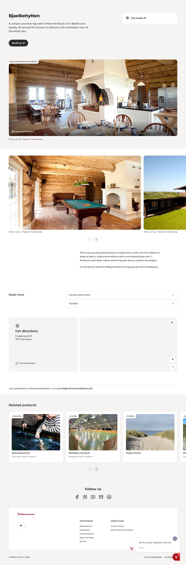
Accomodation (87, 534)
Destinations (86, 526)
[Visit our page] (77, 496)
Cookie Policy (117, 526)
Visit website (137, 18)
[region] (128, 344)
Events (83, 541)
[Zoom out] (172, 367)
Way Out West (87, 537)
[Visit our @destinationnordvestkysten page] (93, 496)
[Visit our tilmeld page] (101, 496)
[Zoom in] (172, 359)
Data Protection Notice (122, 530)
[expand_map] (172, 322)
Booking (17, 43)
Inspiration (85, 530)
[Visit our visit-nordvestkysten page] (109, 496)
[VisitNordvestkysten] (26, 514)
